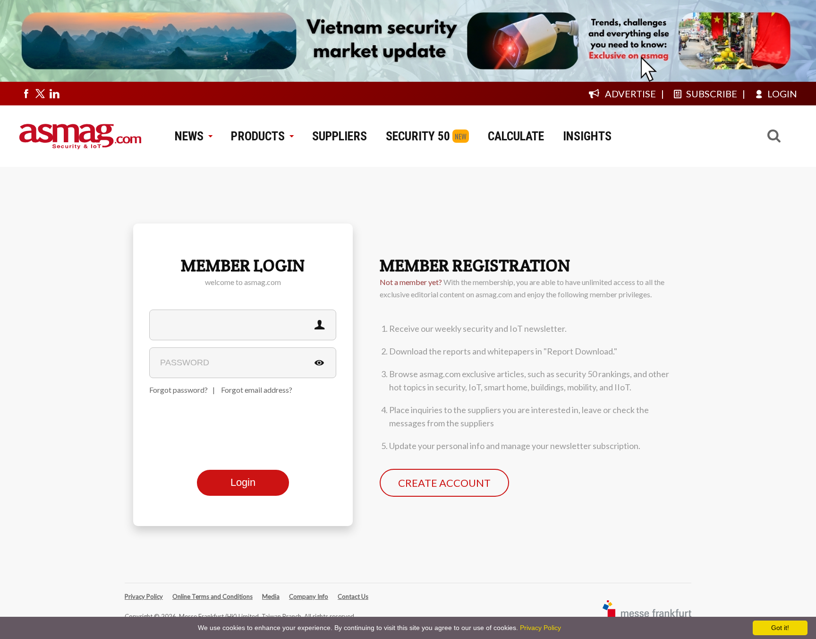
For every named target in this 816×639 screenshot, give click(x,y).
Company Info (308, 596)
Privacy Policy (144, 596)
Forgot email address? (256, 389)
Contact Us (353, 596)
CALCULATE (516, 136)
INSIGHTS (587, 136)
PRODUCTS (258, 136)
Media (271, 596)
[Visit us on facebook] (26, 93)
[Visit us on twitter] (40, 93)
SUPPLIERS (339, 136)
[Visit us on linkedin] (54, 93)
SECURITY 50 (418, 136)
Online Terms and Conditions (212, 596)
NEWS (189, 136)
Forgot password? (178, 389)
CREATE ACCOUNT (444, 482)
